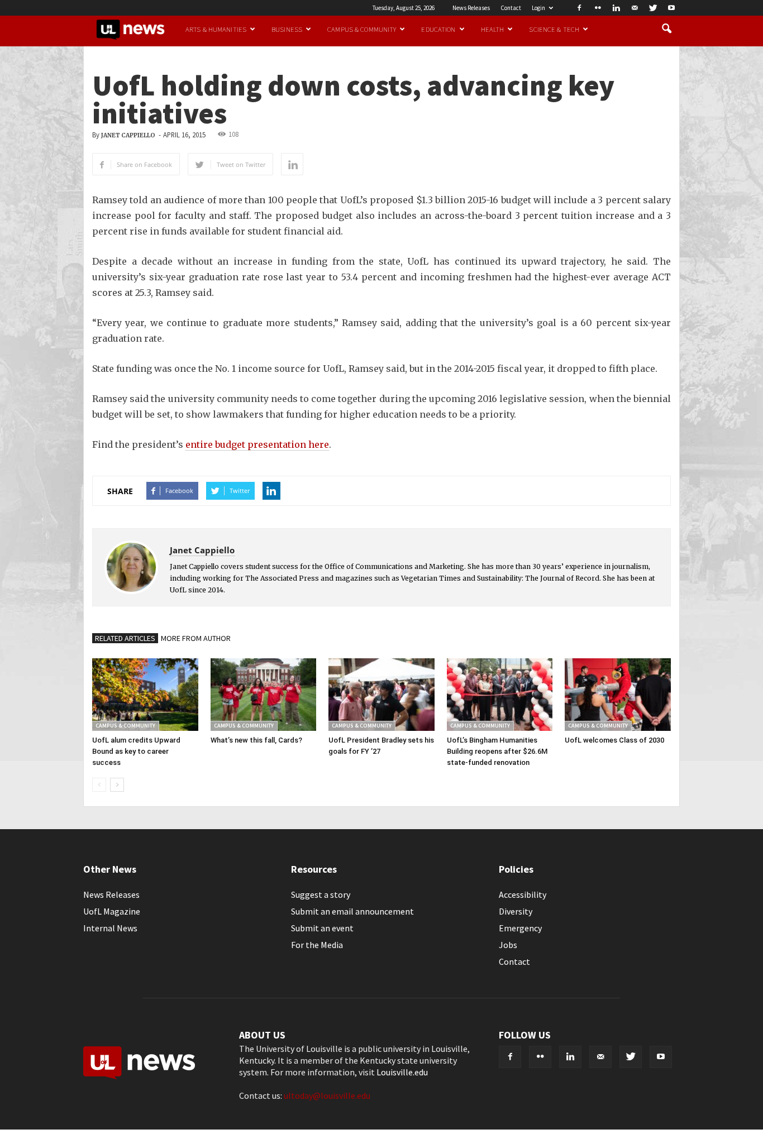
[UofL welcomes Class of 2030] (618, 694)
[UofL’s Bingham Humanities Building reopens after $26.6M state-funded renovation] (500, 694)
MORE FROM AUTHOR (196, 638)
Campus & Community (361, 29)
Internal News (110, 928)
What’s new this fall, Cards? (256, 740)
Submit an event (322, 928)
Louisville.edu (402, 1072)
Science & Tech (554, 29)
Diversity (515, 911)
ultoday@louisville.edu (327, 1095)
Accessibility (522, 894)
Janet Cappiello (128, 135)
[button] (666, 29)
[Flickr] (597, 8)
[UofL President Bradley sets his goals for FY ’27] (381, 694)
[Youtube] (671, 8)
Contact (510, 8)
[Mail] (634, 8)
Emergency (520, 928)
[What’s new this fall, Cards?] (264, 694)
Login (538, 8)
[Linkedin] (616, 8)
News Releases (471, 8)
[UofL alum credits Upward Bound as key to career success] (145, 694)
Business (286, 29)
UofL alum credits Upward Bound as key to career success (136, 751)
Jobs (508, 944)
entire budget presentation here (257, 444)
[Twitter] (653, 8)
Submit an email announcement (352, 911)
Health (492, 29)
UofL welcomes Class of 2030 (614, 740)
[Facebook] (579, 8)
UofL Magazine (111, 911)
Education (438, 29)
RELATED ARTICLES (125, 638)
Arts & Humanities (215, 29)
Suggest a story (320, 894)
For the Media (317, 944)
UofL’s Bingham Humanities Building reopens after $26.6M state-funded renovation (497, 751)
